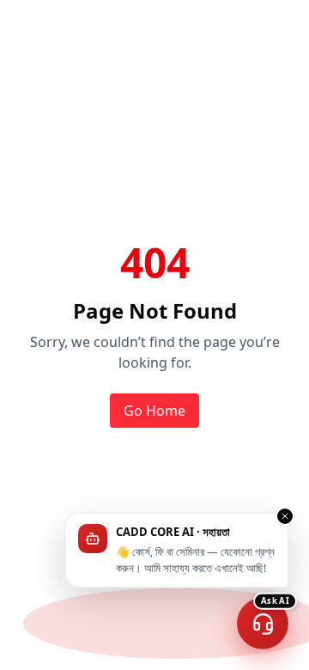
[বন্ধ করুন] (285, 516)
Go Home (154, 410)
